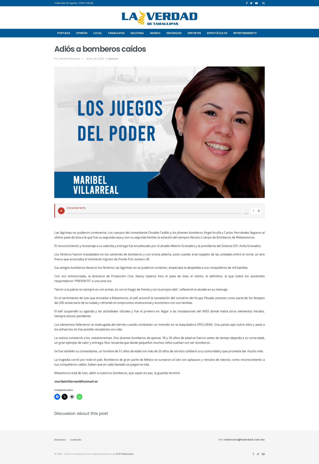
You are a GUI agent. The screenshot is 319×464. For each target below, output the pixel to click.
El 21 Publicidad (124, 454)
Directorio (60, 439)
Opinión (81, 33)
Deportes (194, 33)
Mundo (155, 33)
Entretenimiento (245, 33)
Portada (63, 33)
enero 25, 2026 (95, 58)
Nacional (137, 33)
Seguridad (174, 33)
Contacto (76, 439)
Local (97, 33)
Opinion (113, 58)
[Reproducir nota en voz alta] (61, 210)
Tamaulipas (116, 33)
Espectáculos (217, 33)
